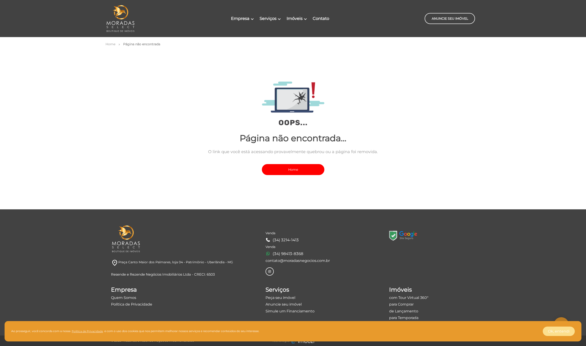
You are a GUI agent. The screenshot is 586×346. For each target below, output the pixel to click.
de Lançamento (403, 311)
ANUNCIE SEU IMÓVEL (450, 18)
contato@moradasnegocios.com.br (298, 260)
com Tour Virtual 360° (409, 297)
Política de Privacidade (131, 304)
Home (293, 170)
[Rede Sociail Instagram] (270, 271)
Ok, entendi (559, 331)
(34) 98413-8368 (288, 253)
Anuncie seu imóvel (284, 304)
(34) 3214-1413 (286, 240)
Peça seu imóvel (280, 297)
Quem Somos (123, 297)
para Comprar (401, 304)
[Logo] (120, 18)
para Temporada (403, 318)
